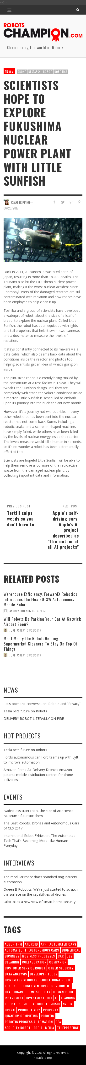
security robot (18, 1027)
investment (35, 997)
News (9, 71)
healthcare (14, 991)
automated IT (16, 949)
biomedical (71, 949)
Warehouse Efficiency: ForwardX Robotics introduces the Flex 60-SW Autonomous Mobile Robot (40, 599)
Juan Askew (17, 630)
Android (31, 944)
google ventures (34, 985)
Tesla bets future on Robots (25, 711)
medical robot (35, 1003)
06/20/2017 (11, 208)
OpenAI (10, 1009)
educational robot (56, 979)
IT (56, 997)
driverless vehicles (21, 979)
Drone (22, 72)
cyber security (61, 967)
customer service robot (25, 967)
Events (13, 796)
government (61, 985)
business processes (38, 955)
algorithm (13, 944)
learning (68, 997)
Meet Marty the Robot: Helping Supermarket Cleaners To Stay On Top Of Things (41, 643)
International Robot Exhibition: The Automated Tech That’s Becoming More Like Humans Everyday (39, 840)
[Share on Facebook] (54, 201)
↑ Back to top (43, 1058)
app (44, 944)
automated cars (62, 944)
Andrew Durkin (20, 611)
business (12, 955)
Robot (47, 72)
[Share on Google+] (71, 201)
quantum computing (21, 1015)
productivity (29, 1009)
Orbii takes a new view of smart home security (39, 901)
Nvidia (68, 1003)
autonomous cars (44, 949)
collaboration (34, 961)
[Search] (10, 10)
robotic (47, 1015)
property (50, 1009)
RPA (58, 1021)
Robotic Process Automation (29, 1021)
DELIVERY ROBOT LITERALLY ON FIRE (34, 718)
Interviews (19, 862)
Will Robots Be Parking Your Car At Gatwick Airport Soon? (42, 621)
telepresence (68, 1027)
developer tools (43, 973)
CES (69, 955)
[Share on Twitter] (62, 201)
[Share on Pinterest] (79, 201)
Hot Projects (22, 735)
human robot (64, 991)
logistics (13, 1003)
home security (38, 991)
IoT (49, 997)
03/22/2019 (34, 630)
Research (34, 72)
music (55, 1003)
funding (11, 985)
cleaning (12, 961)
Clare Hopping (20, 202)
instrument (14, 997)
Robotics (60, 72)
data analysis (16, 973)
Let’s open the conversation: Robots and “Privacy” (42, 703)
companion (57, 961)
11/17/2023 (39, 611)
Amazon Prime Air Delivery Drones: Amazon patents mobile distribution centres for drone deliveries (38, 774)
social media (43, 1027)
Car (61, 955)
